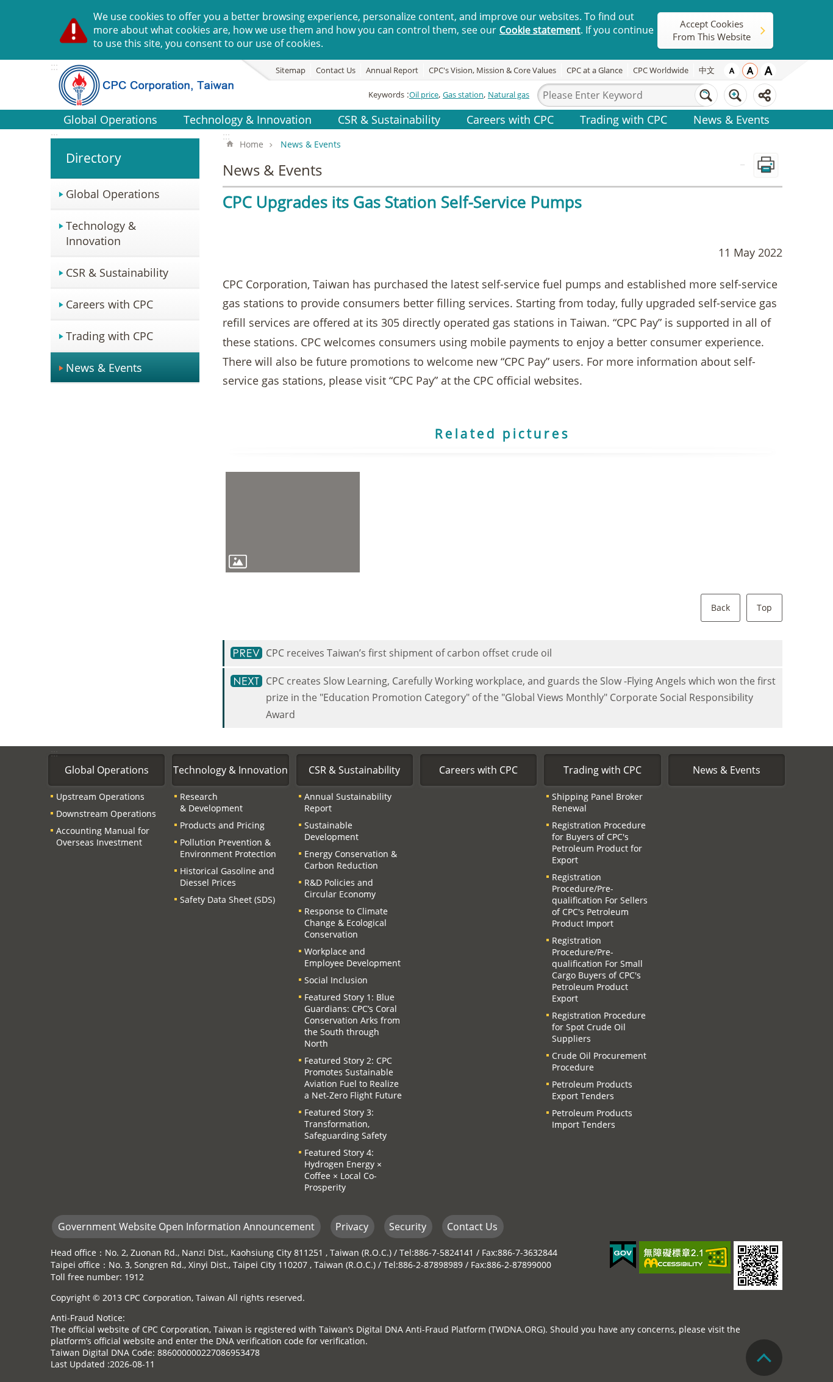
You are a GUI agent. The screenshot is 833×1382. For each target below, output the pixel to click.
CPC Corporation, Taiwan (155, 85)
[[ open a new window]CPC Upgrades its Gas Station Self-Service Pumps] (293, 522)
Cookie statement (540, 30)
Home (251, 144)
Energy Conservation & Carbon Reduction (350, 859)
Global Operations (110, 119)
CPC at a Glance (595, 70)
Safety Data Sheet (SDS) (227, 899)
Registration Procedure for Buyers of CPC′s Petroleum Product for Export (599, 842)
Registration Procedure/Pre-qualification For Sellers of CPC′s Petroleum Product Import (600, 900)
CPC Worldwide (660, 70)
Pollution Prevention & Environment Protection (228, 848)
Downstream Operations (106, 813)
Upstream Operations (100, 796)
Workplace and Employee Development (352, 957)
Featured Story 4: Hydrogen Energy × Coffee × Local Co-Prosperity (343, 1170)
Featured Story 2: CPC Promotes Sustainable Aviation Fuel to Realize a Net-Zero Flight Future (353, 1078)
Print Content (766, 165)
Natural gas (508, 94)
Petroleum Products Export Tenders (592, 1090)
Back (720, 607)
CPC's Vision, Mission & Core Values (492, 70)
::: (54, 136)
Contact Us (336, 70)
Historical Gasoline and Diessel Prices (227, 876)
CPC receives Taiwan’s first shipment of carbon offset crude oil (409, 653)
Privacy (351, 1226)
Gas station (463, 94)
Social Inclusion (336, 980)
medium (750, 71)
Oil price (423, 94)
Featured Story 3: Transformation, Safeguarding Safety (345, 1123)
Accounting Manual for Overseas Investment (102, 836)
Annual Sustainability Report (347, 802)
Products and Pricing (222, 825)
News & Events (731, 119)
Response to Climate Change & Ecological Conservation (346, 922)
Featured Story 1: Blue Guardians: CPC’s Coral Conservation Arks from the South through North (352, 1020)
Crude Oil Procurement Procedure (599, 1061)
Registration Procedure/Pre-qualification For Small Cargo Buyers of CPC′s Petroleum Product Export (597, 969)
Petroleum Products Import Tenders (592, 1118)
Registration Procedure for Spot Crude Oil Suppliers (599, 1027)
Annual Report (392, 70)
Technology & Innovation (248, 119)
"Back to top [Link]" (764, 1357)
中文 (707, 70)
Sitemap (291, 70)
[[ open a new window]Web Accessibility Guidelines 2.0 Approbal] (685, 1257)
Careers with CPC (510, 119)
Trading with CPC (623, 119)
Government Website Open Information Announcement (186, 1226)
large (768, 71)
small (732, 71)
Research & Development (211, 802)
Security (407, 1226)
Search (706, 95)
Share (764, 95)
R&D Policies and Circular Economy (340, 888)
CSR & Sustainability (389, 119)
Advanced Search (735, 95)
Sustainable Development (331, 830)
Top (764, 607)
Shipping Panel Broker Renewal (597, 802)
